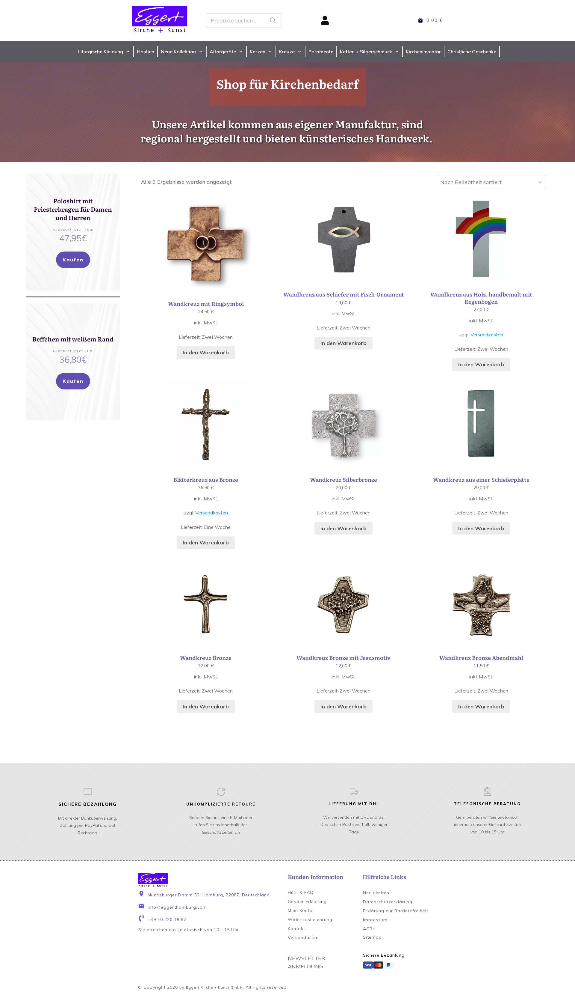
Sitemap (372, 937)
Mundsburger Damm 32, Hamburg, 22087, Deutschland (209, 895)
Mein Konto (300, 910)
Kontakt (296, 928)
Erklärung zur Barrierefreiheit (395, 910)
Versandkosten (486, 335)
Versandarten (303, 937)
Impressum (375, 919)
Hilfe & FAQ (301, 892)
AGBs (369, 928)
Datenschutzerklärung (387, 901)
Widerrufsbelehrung (310, 919)
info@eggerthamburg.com (177, 907)
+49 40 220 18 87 (167, 919)
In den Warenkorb (206, 352)
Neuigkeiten (376, 892)
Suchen (273, 20)
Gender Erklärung (307, 901)
